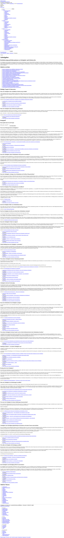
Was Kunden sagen (5, 512)
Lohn (3, 496)
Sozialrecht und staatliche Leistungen (10, 36)
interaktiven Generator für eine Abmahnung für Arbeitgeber (29, 266)
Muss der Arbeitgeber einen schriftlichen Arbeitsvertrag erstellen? (12, 69)
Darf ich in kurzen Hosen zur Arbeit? (10, 249)
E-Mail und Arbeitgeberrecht (6, 480)
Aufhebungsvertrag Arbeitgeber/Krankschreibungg (10, 421)
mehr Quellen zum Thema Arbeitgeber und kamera (10, 202)
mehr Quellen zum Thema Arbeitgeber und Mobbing (10, 366)
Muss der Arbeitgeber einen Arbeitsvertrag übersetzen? (11, 70)
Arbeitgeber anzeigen (5, 326)
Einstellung (4, 501)
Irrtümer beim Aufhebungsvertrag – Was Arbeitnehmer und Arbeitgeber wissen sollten (16, 412)
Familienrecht (6, 13)
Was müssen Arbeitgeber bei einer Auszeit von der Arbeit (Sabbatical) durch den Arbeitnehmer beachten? (19, 80)
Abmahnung (4, 495)
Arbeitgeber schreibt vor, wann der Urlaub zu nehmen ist (11, 238)
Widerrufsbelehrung (5, 535)
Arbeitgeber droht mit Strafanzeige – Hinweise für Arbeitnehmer (14, 291)
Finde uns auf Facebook (6, 520)
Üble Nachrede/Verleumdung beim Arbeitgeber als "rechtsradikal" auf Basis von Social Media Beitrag (18, 181)
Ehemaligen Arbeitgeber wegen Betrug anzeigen (10, 328)
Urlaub (3, 488)
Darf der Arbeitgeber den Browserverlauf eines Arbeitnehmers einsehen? (13, 75)
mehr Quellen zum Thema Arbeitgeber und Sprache (10, 172)
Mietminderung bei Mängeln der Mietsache (11, 46)
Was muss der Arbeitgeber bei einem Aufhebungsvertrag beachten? (13, 84)
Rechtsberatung (4, 510)
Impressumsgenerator (5, 521)
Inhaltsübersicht (4, 508)
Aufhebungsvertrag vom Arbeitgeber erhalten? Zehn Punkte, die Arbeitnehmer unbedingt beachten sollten (19, 414)
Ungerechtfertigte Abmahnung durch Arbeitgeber (10, 277)
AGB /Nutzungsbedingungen (6, 534)
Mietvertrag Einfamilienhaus (8, 47)
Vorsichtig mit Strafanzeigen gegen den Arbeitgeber (12, 317)
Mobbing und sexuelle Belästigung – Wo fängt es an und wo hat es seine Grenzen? (17, 380)
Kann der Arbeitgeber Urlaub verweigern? (9, 76)
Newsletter (4, 517)
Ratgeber (4, 3)
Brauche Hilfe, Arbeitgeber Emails (7, 475)
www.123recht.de (3, 53)
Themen (3, 9)
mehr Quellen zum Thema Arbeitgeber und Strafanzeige (11, 300)
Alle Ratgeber (6, 21)
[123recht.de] (5, 1)
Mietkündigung (6, 45)
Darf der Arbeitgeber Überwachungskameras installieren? (11, 73)
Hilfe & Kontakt (3, 0)
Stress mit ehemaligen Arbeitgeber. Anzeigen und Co (10, 321)
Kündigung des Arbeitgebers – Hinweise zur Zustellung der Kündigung (15, 455)
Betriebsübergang (5, 500)
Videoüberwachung (7, 199)
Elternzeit (3, 490)
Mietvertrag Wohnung (7, 48)
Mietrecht (5, 17)
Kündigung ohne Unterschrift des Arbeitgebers (9, 439)
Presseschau (4, 513)
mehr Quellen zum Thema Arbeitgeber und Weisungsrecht (11, 152)
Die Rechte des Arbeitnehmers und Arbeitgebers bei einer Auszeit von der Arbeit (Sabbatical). (17, 342)
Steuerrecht (6, 18)
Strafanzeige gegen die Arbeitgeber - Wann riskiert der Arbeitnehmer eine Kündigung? (16, 295)
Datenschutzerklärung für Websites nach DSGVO (12, 42)
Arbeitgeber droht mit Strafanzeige (7, 79)
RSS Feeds (4, 518)
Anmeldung (4, 525)
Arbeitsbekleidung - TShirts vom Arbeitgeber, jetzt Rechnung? (12, 253)
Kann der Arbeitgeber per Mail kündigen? (9, 471)
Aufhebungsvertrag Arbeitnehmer (7, 492)
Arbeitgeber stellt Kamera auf (7, 200)
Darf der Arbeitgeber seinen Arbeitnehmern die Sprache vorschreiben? (15, 165)
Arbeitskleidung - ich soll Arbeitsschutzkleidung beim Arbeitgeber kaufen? (14, 255)
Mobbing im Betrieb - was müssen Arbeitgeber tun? (10, 81)
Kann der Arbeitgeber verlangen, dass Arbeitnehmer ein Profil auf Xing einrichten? (15, 72)
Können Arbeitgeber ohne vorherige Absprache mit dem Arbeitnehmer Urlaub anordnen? (16, 166)
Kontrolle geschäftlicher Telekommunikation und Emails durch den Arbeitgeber (14, 477)
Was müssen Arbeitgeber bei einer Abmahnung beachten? (11, 78)
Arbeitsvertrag (4, 486)
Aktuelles (3, 527)
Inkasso (5, 15)
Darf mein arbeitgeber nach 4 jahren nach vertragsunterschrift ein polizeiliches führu (15, 441)
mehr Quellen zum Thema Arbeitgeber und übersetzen (11, 118)
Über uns (3, 530)
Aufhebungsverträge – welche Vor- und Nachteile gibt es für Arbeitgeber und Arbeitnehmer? (17, 416)
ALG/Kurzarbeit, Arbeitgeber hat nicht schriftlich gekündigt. (12, 101)
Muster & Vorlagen (5, 39)
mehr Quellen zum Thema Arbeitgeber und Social (10, 184)
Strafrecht (5, 19)
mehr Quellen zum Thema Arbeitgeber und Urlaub (10, 242)
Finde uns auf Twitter (5, 519)
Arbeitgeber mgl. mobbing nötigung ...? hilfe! (9, 362)
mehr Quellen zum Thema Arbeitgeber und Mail (10, 482)
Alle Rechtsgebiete (7, 10)
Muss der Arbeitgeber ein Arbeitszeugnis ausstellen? (10, 83)
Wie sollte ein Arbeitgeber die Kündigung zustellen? (10, 86)
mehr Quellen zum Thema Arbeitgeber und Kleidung (10, 256)
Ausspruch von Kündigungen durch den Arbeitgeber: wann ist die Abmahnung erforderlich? (17, 270)
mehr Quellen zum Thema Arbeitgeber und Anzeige (10, 330)
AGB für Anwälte (15, 537)
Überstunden (4, 494)
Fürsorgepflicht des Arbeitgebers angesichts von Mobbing (11, 357)
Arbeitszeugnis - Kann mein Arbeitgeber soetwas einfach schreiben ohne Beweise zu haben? (17, 394)
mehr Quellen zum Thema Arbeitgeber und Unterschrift (11, 443)
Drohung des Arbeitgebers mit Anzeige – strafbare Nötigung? (12, 319)
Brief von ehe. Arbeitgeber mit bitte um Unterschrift (10, 437)
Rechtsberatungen (20, 3)
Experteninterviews (7, 24)
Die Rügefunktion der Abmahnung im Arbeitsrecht (12, 268)
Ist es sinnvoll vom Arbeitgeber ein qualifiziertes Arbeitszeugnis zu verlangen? (14, 391)
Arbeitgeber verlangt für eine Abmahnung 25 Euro (10, 275)
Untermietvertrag (7, 49)
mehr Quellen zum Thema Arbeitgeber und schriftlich (10, 106)
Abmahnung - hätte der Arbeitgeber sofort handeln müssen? (11, 279)
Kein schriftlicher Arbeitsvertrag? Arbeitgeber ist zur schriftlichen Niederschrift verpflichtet (18, 99)
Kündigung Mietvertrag (6, 522)
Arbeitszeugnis (4, 491)
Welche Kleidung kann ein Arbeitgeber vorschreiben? (10, 77)
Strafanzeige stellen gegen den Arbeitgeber (9, 293)
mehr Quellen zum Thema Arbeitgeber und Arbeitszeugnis (11, 400)
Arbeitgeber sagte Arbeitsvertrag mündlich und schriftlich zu (11, 104)
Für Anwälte (28, 537)
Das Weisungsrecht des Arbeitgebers (8, 147)
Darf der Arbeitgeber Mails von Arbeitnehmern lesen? (10, 74)
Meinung (5, 26)
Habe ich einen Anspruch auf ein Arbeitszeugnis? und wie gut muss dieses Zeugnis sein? (18, 389)
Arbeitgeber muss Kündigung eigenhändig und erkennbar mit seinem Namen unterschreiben (16, 85)
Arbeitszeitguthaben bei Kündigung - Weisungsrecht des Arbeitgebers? (13, 145)
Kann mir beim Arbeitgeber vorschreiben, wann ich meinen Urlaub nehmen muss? (15, 235)
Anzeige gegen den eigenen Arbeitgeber (8, 324)
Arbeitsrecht (6, 11)
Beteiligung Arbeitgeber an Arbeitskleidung (9, 251)
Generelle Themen (7, 14)
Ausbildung (4, 499)
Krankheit (4, 489)
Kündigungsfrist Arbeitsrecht (7, 497)
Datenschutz (4, 532)
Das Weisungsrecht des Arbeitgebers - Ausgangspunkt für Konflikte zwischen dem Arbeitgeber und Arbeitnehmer (22, 141)
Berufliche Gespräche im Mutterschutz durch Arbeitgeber (11, 168)
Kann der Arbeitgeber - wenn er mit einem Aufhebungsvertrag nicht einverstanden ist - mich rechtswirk (18, 418)
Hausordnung (6, 43)
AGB (3, 528)
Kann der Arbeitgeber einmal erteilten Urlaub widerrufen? (11, 240)
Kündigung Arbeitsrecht (6, 487)
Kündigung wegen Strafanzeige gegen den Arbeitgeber (11, 297)
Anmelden (4, 511)
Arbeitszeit (4, 493)
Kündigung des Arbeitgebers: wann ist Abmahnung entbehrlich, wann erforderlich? (15, 273)
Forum (3, 28)
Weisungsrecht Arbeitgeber (6, 143)
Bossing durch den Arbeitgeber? (7, 82)
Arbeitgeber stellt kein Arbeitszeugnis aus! (9, 398)
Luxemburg (4, 502)
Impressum (6, 44)
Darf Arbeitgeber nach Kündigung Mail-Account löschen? (11, 87)
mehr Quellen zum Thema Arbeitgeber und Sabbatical (10, 344)
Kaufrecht (6, 16)
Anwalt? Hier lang (3, 52)
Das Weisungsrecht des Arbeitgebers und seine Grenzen (11, 150)
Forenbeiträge (11, 3)
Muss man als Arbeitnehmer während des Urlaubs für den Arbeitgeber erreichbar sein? (16, 233)
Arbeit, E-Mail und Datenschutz (9, 209)
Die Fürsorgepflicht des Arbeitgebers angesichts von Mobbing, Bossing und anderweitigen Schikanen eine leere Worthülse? (23, 353)
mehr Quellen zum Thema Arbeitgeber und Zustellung (11, 462)
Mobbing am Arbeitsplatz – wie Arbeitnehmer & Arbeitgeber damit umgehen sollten (15, 355)
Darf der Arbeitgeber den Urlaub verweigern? (11, 229)
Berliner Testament (7, 41)
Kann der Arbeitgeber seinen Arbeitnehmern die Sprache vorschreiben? (13, 71)
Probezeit (3, 498)
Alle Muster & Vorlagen (8, 40)
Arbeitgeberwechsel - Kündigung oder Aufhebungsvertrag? (11, 419)
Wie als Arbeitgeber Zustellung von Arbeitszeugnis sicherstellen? (12, 396)
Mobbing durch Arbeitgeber (6, 364)
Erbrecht (5, 12)
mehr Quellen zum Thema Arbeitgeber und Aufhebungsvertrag (12, 423)
